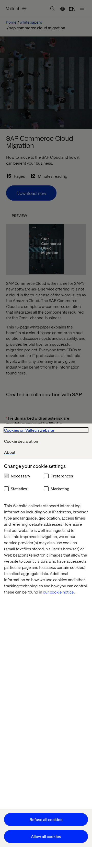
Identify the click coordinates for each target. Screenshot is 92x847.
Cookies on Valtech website (29, 430)
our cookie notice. (59, 592)
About (9, 452)
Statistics (19, 488)
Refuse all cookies (46, 819)
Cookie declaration (21, 441)
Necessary (20, 475)
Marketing (60, 488)
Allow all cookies (46, 836)
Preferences (62, 475)
